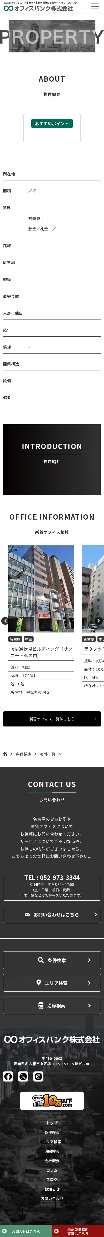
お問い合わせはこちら (56, 914)
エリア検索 (56, 982)
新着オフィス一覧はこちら (52, 718)
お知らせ (52, 1189)
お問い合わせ (52, 1198)
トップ (52, 1122)
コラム (52, 1170)
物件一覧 (48, 754)
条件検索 (24, 754)
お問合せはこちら (26, 1231)
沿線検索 (56, 1005)
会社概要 (52, 1160)
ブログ (52, 1179)
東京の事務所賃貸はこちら (78, 1231)
